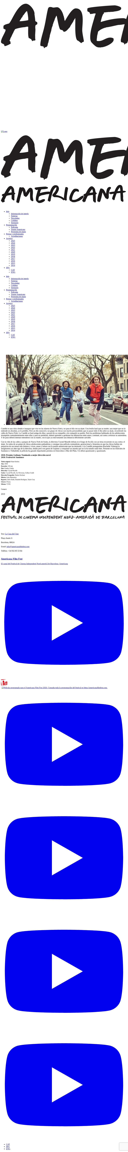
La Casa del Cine (12, 534)
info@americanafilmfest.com (18, 547)
